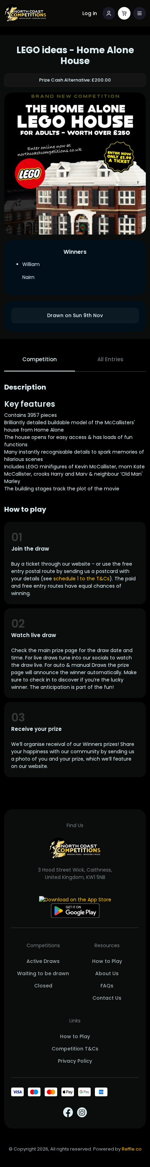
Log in (89, 13)
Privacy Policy (75, 1060)
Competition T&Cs (75, 1048)
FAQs (106, 985)
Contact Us (106, 997)
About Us (107, 973)
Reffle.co (132, 1149)
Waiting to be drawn (43, 973)
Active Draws (43, 961)
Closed (43, 985)
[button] (139, 13)
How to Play (107, 961)
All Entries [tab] (110, 359)
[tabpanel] (75, 580)
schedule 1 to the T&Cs (81, 578)
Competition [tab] (39, 359)
